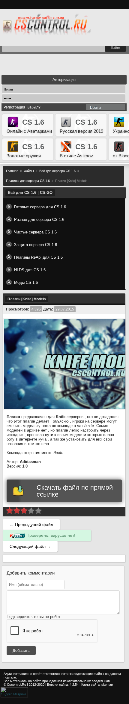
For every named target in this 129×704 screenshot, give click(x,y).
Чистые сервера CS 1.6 (35, 232)
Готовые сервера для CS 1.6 (40, 207)
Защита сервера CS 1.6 (35, 244)
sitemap (107, 684)
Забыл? (33, 107)
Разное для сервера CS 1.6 (39, 219)
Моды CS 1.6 (26, 282)
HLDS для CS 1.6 (30, 270)
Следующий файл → (30, 546)
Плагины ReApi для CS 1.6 (38, 257)
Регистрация (14, 107)
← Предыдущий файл (31, 524)
